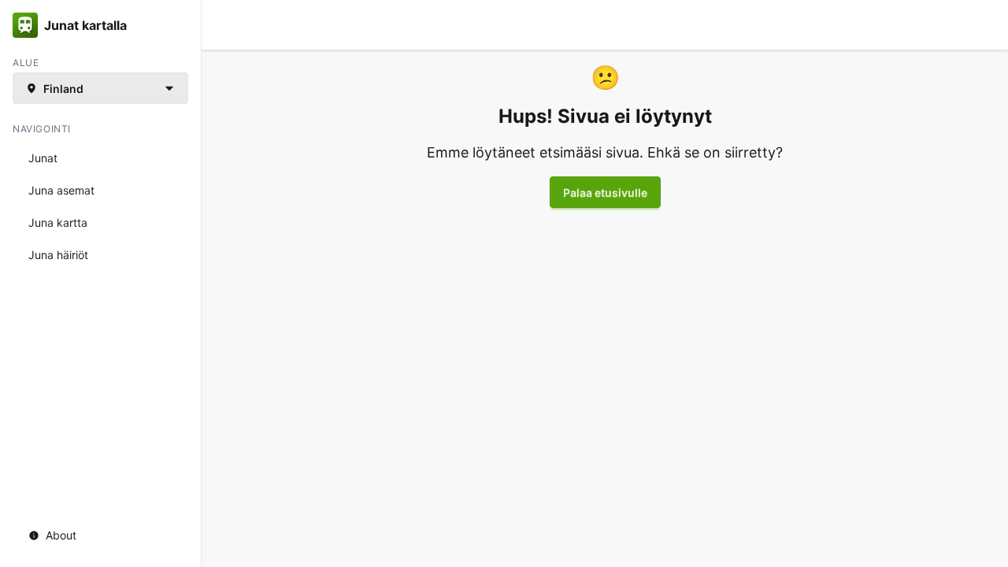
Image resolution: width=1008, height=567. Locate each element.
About (61, 535)
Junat (42, 158)
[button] (100, 88)
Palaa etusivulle (605, 192)
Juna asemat (61, 190)
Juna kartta (57, 222)
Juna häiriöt (58, 254)
